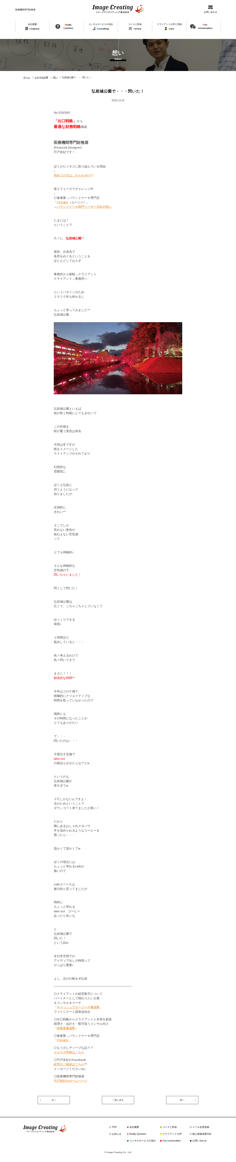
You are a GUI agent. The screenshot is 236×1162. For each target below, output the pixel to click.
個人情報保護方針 (202, 1134)
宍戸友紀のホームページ (70, 1081)
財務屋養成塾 (66, 1028)
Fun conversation (171, 1140)
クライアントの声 (172, 1134)
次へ (54, 1100)
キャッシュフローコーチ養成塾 (78, 1007)
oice (169, 26)
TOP (114, 1127)
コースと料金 (169, 1127)
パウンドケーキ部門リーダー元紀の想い (84, 207)
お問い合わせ (199, 1140)
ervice (135, 26)
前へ (182, 1100)
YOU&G (62, 202)
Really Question (137, 1134)
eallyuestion (68, 26)
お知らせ (116, 1134)
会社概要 (134, 1127)
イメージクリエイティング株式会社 (118, 9)
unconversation (205, 26)
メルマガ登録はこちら (69, 1052)
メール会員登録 (200, 1127)
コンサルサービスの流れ (142, 1140)
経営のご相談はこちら (69, 1064)
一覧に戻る (118, 1100)
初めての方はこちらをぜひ (72, 175)
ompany (33, 26)
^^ (91, 175)
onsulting (100, 26)
